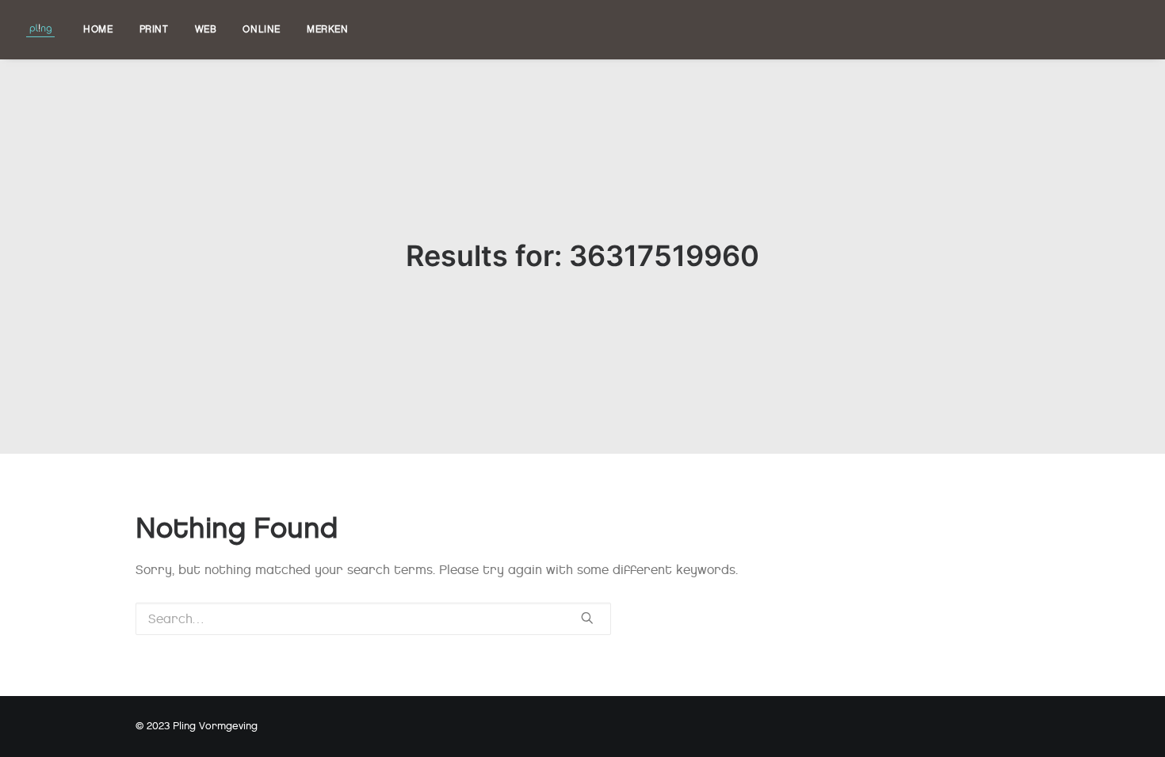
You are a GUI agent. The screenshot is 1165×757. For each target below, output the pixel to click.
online (262, 29)
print (154, 29)
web (206, 29)
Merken (328, 29)
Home (98, 29)
